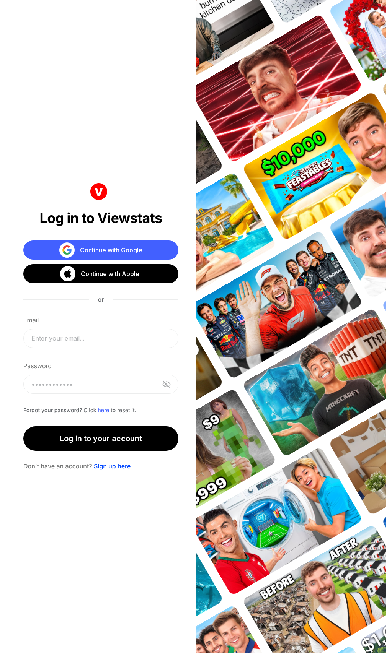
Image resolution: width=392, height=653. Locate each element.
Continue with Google (111, 250)
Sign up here (112, 466)
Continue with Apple (110, 274)
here (103, 410)
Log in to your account (101, 438)
